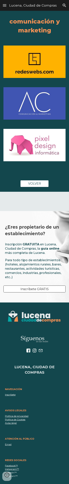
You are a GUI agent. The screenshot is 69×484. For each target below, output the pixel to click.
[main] (34, 25)
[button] (4, 5)
